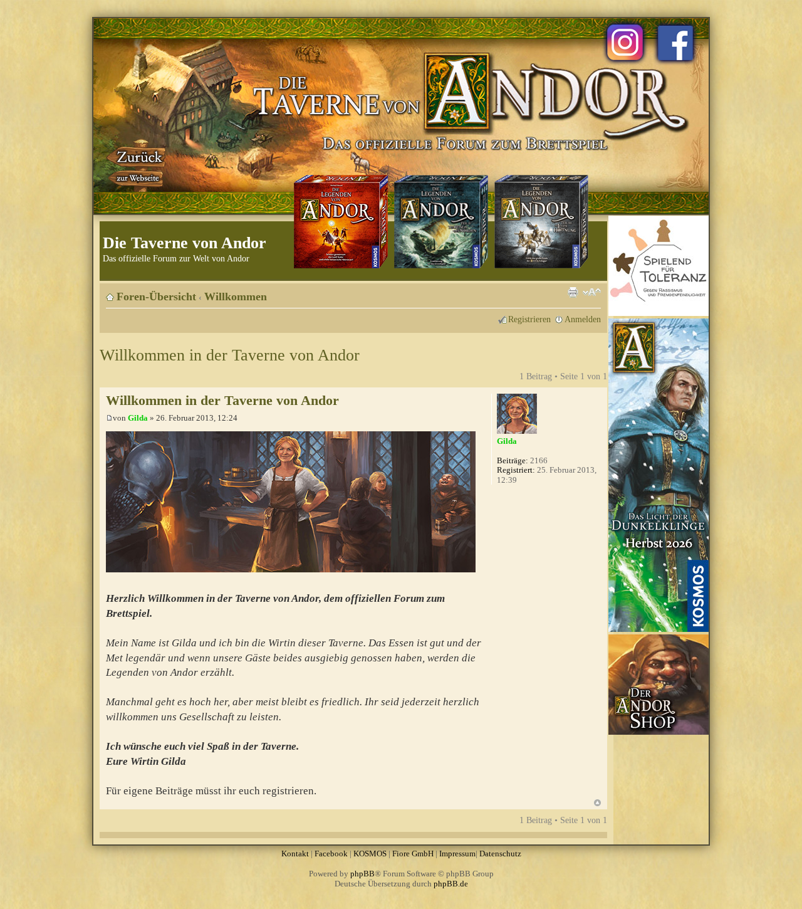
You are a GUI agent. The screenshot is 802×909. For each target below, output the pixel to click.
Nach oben (597, 802)
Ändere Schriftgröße (592, 292)
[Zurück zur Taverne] (137, 165)
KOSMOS (370, 853)
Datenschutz (500, 853)
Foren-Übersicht (156, 296)
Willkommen (235, 296)
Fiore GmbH (413, 853)
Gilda (138, 418)
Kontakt (295, 853)
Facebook (331, 853)
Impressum (457, 853)
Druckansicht (573, 292)
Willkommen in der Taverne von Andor (230, 355)
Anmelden (583, 319)
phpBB (362, 873)
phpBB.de (451, 883)
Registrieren (529, 319)
